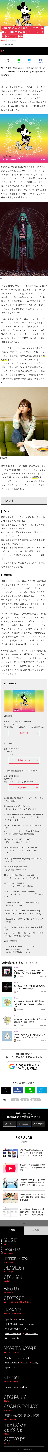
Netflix (8, 1358)
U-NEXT (27, 1358)
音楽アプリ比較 (12, 1338)
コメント (6, 51)
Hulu (17, 1358)
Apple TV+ (10, 1367)
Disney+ (35, 1362)
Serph (15, 1100)
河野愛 (24, 1100)
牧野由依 (35, 1100)
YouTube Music (12, 1329)
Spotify (8, 1319)
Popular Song (11, 1387)
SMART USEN (31, 1333)
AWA (25, 1329)
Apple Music (21, 1319)
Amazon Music (27, 1324)
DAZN (25, 1362)
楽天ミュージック (13, 1333)
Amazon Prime (12, 1362)
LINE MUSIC (11, 1324)
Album (24, 1387)
